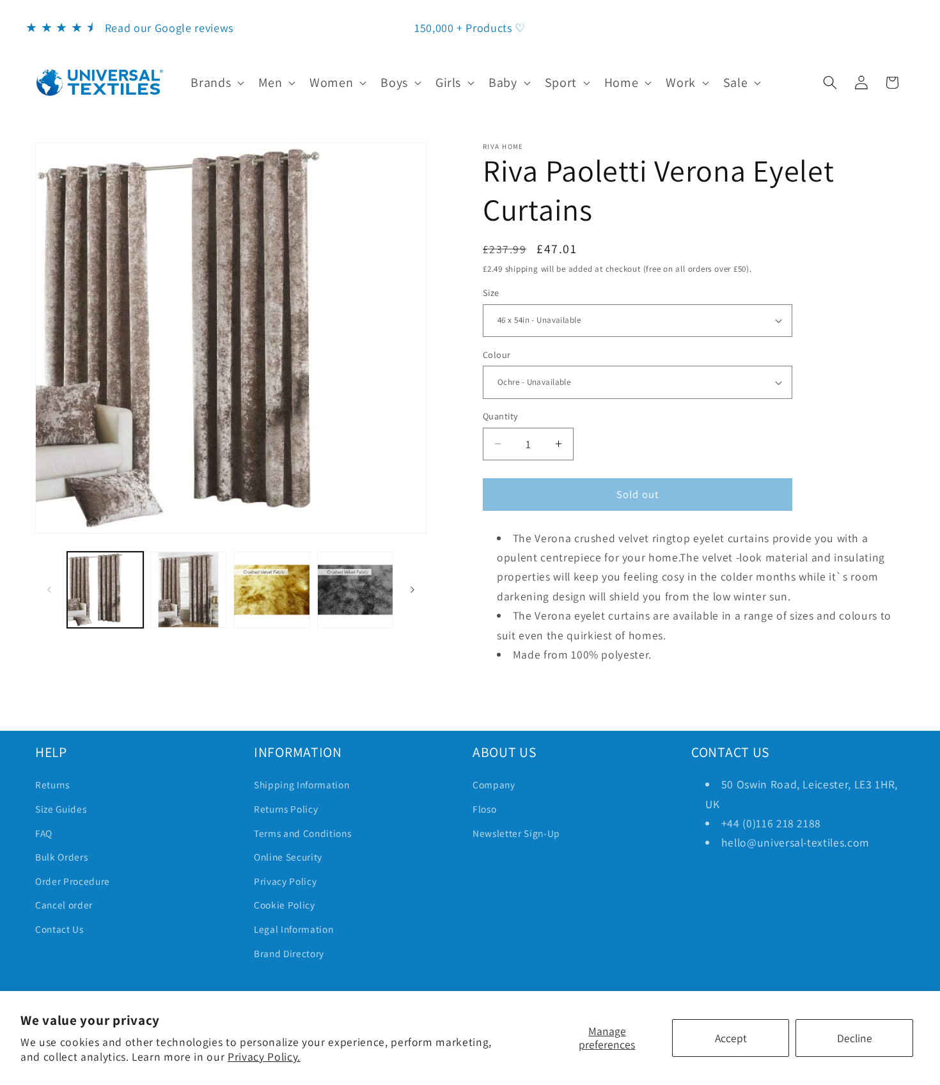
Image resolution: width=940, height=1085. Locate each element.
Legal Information (293, 929)
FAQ (43, 833)
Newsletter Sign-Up (516, 833)
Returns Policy (286, 808)
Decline (854, 1038)
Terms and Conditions (302, 833)
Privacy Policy (285, 881)
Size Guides (60, 808)
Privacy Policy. (264, 1056)
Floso (484, 808)
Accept (731, 1038)
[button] (216, 82)
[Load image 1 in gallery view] (105, 590)
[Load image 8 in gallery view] (355, 590)
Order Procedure (72, 881)
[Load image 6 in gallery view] (188, 590)
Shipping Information (301, 784)
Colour (497, 354)
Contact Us (59, 929)
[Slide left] (49, 589)
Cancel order (64, 904)
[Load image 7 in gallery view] (271, 590)
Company (494, 784)
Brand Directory (289, 953)
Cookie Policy (284, 904)
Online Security (288, 856)
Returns (52, 784)
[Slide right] (412, 589)
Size (491, 292)
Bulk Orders (61, 856)
